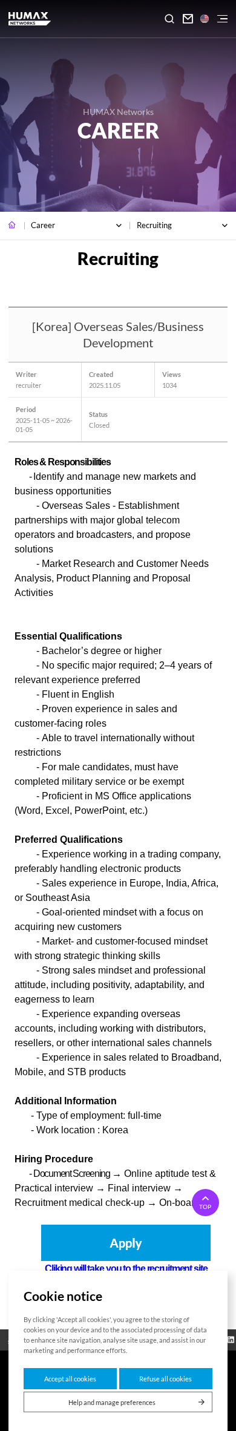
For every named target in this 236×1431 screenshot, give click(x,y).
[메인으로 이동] (12, 226)
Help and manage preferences (112, 1402)
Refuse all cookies (165, 1379)
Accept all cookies (70, 1379)
